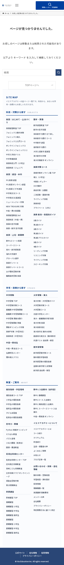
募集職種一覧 (38, 488)
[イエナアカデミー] (7, 5)
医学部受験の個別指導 (42, 361)
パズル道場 (10, 438)
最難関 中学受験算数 (14, 309)
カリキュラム (38, 437)
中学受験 (10, 295)
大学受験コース (39, 309)
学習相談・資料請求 (41, 479)
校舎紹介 (37, 442)
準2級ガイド (38, 233)
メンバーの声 (38, 497)
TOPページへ (32, 85)
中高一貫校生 (12, 342)
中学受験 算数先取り (14, 318)
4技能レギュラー (40, 181)
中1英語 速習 (11, 180)
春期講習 (9, 502)
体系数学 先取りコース (42, 138)
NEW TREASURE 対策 (15, 206)
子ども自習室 (11, 413)
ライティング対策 (40, 259)
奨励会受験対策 (12, 480)
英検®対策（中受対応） (15, 331)
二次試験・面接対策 (41, 194)
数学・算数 (38, 119)
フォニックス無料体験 (15, 132)
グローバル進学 (12, 258)
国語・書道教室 (12, 447)
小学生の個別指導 (13, 399)
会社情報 (33, 552)
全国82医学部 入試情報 (42, 366)
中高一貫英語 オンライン (43, 416)
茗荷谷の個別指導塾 (14, 417)
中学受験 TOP (12, 301)
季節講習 (10, 491)
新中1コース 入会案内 (42, 399)
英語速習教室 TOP (13, 128)
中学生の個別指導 (13, 404)
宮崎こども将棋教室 (14, 468)
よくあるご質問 (39, 450)
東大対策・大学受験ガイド (44, 301)
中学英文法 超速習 (13, 197)
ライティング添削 (40, 199)
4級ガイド (37, 246)
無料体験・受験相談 (41, 475)
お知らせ (37, 455)
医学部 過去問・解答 (41, 370)
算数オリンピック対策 (15, 327)
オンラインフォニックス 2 (16, 150)
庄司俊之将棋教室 (13, 464)
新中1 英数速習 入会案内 (43, 404)
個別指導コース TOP (14, 395)
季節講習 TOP (12, 497)
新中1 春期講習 (39, 395)
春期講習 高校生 (12, 515)
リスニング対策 (39, 255)
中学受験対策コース (14, 305)
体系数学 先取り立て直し (43, 134)
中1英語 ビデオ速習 (14, 189)
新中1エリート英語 (13, 240)
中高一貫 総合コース (14, 348)
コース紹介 (37, 433)
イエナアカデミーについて (45, 423)
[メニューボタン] (17, 5)
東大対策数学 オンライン (43, 160)
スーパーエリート (13, 245)
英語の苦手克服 (12, 224)
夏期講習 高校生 (12, 532)
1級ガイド (37, 220)
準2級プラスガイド (41, 237)
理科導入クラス (12, 357)
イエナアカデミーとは (42, 429)
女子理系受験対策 (13, 271)
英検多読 (37, 203)
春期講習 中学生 (12, 510)
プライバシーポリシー (42, 505)
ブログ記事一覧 (39, 459)
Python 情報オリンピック (16, 429)
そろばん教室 (11, 434)
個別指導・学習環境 (15, 389)
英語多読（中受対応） (15, 336)
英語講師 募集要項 (40, 492)
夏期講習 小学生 (12, 524)
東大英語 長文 (39, 327)
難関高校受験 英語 (13, 276)
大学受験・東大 (40, 295)
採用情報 (37, 483)
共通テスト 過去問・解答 (43, 340)
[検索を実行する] (58, 72)
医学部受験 (38, 347)
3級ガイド (37, 242)
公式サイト (20, 552)
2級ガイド (37, 229)
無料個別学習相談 (40, 357)
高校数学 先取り (39, 147)
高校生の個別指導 (13, 408)
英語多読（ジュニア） (15, 167)
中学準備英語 (11, 159)
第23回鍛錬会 (11, 485)
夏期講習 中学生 (12, 528)
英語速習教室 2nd (13, 215)
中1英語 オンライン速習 (15, 184)
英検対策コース (40, 166)
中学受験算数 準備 (13, 323)
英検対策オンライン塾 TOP (44, 172)
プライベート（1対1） (42, 207)
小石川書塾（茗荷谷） (15, 443)
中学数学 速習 (39, 142)
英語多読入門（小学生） (16, 163)
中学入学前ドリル (13, 154)
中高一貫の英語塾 (13, 210)
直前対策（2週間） (41, 190)
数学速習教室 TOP (41, 125)
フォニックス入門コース (16, 141)
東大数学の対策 (39, 156)
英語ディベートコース (15, 267)
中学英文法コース (13, 193)
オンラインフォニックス (16, 145)
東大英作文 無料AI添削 (42, 331)
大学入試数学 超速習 (41, 151)
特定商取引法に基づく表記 (44, 510)
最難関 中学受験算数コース (17, 314)
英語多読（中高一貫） (15, 219)
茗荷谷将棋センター (15, 453)
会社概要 (37, 501)
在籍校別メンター (13, 353)
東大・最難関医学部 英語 (43, 318)
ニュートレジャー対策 (15, 202)
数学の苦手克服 (39, 129)
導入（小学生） (39, 177)
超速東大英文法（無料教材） (45, 336)
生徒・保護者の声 (40, 446)
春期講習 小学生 (12, 506)
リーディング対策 (40, 251)
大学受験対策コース (41, 305)
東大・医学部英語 (13, 249)
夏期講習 (9, 519)
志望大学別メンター (41, 314)
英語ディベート (12, 262)
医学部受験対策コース (42, 353)
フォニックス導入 (13, 137)
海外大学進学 (11, 254)
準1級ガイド (38, 224)
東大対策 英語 (39, 323)
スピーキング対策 (40, 264)
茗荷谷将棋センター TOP (16, 459)
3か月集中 (37, 186)
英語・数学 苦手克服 (14, 228)
